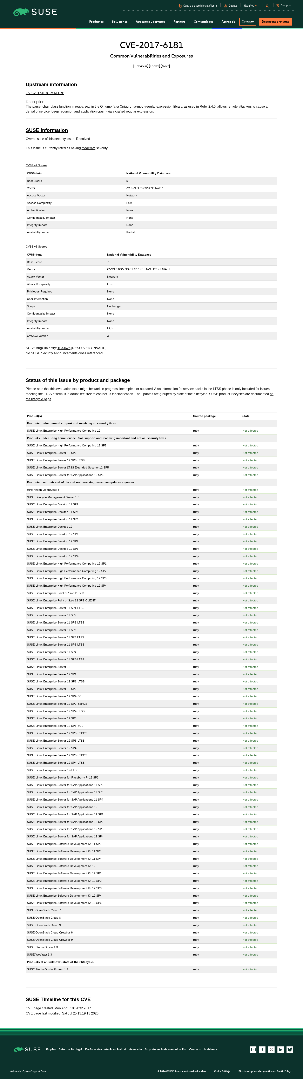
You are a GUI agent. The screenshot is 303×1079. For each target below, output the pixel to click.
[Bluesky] (290, 1049)
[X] (271, 1049)
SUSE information (47, 130)
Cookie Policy (284, 1071)
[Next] (165, 66)
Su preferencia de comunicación (165, 1049)
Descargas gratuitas (275, 21)
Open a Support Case (34, 1071)
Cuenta (233, 5)
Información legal (70, 1049)
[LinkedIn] (280, 1049)
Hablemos (210, 1049)
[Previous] (140, 66)
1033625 (64, 348)
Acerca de (135, 1049)
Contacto (248, 21)
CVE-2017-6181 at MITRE (45, 93)
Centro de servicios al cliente (200, 5)
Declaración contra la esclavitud (105, 1049)
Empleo (51, 1049)
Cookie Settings (222, 1071)
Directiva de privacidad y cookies (255, 1071)
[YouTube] (253, 1049)
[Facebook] (262, 1049)
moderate (88, 148)
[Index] (154, 66)
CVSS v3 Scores (36, 246)
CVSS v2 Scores (36, 165)
